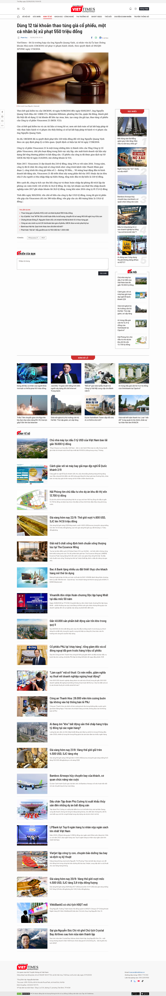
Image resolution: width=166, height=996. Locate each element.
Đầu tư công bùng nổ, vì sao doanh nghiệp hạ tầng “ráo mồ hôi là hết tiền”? (128, 229)
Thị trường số (82, 17)
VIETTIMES (83, 8)
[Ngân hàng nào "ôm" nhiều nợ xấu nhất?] (132, 157)
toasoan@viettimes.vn (137, 972)
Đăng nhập (144, 9)
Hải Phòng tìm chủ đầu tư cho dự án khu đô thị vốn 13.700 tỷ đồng (125, 341)
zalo (135, 981)
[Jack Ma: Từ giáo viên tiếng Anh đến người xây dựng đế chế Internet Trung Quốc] (66, 373)
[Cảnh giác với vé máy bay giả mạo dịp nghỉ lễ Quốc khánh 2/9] (141, 295)
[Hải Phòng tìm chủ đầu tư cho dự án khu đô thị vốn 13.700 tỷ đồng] (141, 340)
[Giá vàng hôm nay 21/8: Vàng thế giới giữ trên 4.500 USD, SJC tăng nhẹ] (32, 758)
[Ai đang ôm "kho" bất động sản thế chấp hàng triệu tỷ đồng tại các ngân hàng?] (32, 732)
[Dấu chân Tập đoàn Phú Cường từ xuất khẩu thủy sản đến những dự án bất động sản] (32, 809)
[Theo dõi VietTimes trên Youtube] (139, 981)
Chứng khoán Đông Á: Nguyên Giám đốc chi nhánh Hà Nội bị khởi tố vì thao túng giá (54, 220)
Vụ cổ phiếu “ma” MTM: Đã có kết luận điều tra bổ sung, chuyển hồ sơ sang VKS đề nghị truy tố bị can (61, 216)
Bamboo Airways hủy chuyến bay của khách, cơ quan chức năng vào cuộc (128, 199)
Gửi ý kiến (103, 273)
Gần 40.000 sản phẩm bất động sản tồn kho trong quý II (78, 622)
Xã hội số (26, 17)
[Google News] (103, 38)
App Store (135, 993)
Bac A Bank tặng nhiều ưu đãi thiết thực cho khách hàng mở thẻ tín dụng (79, 571)
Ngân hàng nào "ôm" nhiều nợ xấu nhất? (128, 170)
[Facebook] (92, 38)
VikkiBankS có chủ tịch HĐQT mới (69, 904)
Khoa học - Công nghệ (64, 17)
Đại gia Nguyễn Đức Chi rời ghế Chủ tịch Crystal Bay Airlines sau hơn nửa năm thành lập (77, 932)
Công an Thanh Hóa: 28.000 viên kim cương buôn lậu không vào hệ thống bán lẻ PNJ (78, 700)
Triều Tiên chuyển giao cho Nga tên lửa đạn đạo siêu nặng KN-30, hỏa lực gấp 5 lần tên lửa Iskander (32, 420)
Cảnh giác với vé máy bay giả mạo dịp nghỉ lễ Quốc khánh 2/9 (124, 295)
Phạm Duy (24, 37)
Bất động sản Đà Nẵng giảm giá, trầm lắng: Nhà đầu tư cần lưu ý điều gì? (127, 141)
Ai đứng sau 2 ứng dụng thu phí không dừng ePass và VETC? (128, 259)
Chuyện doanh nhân (122, 17)
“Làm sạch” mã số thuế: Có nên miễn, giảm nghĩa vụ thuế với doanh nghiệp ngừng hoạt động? (78, 674)
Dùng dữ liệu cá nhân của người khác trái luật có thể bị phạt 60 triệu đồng (32, 387)
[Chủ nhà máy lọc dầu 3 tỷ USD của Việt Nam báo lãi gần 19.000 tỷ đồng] (141, 280)
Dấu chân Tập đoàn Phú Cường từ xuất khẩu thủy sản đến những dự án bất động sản (77, 803)
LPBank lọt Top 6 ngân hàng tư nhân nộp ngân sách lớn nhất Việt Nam (79, 829)
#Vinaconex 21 (33, 238)
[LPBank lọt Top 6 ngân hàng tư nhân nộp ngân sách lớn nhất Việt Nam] (32, 835)
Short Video (96, 17)
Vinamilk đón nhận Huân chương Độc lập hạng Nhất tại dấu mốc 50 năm (79, 597)
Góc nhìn (37, 17)
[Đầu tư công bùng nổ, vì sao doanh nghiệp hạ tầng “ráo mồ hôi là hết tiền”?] (132, 215)
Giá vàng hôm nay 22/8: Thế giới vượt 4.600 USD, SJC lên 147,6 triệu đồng (78, 519)
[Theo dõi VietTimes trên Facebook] (131, 981)
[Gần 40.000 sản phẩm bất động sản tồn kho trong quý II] (32, 629)
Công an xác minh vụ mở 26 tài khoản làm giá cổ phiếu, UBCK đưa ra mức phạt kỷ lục (55, 223)
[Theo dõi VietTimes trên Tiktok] (142, 981)
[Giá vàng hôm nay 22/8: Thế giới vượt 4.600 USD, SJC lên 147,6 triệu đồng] (32, 526)
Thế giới (108, 17)
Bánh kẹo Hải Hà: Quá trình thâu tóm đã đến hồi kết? (42, 226)
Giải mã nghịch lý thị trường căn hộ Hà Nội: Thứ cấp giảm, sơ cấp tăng (125, 310)
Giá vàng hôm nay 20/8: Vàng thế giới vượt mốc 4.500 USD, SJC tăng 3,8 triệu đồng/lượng (77, 880)
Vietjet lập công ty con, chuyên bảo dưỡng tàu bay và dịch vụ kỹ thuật (78, 854)
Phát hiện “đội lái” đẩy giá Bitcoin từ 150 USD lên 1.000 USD (45, 230)
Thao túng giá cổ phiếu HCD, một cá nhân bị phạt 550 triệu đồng (47, 213)
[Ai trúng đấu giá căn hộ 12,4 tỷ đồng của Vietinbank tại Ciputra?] (141, 323)
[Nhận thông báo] (130, 8)
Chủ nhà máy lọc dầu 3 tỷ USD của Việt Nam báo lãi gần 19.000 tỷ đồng (126, 281)
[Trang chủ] (18, 16)
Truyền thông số (141, 17)
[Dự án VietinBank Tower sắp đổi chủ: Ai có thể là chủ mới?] (100, 405)
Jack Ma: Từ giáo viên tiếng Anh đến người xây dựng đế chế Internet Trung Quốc (65, 388)
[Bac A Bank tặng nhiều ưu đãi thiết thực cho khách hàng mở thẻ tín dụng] (32, 577)
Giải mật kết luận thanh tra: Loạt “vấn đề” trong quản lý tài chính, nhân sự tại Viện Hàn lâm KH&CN (133, 420)
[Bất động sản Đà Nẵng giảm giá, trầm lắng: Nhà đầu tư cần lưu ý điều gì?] (132, 126)
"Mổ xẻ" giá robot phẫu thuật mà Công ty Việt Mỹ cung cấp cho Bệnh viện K (99, 388)
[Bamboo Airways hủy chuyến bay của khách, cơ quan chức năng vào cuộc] (132, 184)
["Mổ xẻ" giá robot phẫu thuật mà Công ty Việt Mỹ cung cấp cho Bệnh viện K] (100, 373)
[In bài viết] (96, 37)
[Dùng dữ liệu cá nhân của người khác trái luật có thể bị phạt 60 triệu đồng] (32, 373)
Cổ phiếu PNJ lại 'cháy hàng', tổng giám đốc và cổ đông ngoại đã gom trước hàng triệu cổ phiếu (78, 648)
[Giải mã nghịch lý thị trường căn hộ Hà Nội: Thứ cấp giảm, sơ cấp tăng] (141, 309)
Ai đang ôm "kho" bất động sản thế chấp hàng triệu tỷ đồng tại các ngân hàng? (79, 726)
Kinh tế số (47, 17)
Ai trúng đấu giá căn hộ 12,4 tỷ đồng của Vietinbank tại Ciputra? (124, 325)
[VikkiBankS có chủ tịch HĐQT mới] (32, 913)
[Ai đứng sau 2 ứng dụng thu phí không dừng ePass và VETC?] (132, 245)
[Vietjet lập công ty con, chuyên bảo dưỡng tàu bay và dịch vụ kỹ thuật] (32, 861)
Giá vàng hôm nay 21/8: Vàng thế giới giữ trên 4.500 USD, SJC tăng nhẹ (76, 751)
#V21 (43, 238)
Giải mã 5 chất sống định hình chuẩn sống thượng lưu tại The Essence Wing (78, 545)
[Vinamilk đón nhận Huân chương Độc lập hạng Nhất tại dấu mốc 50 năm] (32, 603)
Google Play (145, 993)
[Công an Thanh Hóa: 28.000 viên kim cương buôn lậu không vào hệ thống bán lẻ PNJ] (32, 706)
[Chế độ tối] (135, 8)
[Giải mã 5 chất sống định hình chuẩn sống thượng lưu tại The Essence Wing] (32, 551)
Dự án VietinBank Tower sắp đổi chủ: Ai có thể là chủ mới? (99, 419)
